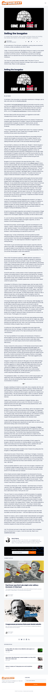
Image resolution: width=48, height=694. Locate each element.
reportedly (24, 149)
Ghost (29, 691)
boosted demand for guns (19, 104)
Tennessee (19, 212)
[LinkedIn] (26, 639)
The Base (38, 300)
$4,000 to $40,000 (21, 101)
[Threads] (19, 639)
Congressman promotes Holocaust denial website (23, 624)
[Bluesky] (21, 639)
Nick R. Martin (15, 538)
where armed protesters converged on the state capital (23, 347)
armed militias (21, 295)
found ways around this (33, 249)
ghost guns (18, 487)
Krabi (32, 691)
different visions (34, 163)
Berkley (40, 427)
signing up (22, 63)
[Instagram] (24, 639)
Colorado (26, 212)
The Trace (23, 50)
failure (13, 367)
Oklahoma (11, 212)
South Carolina (8, 206)
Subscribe (32, 552)
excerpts (6, 497)
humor (18, 505)
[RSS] (29, 639)
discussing (26, 238)
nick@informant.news (9, 532)
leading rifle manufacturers (19, 111)
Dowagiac (32, 427)
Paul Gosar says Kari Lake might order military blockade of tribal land (22, 586)
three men (24, 199)
